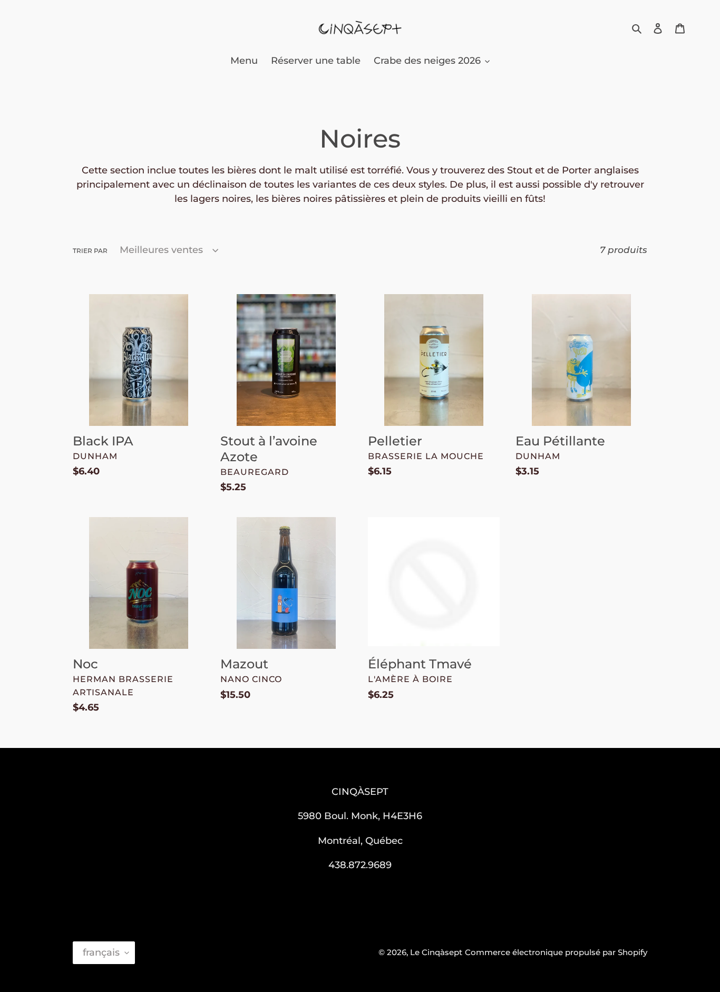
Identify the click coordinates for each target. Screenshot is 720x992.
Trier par (90, 251)
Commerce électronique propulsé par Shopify (556, 952)
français (101, 952)
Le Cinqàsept (436, 952)
